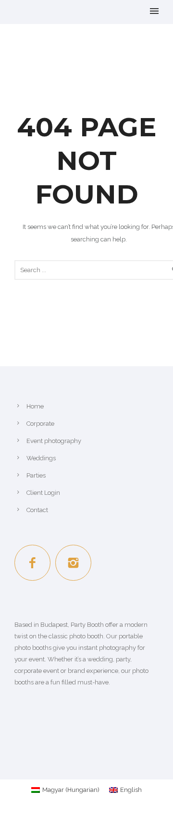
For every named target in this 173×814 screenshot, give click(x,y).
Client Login (43, 492)
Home (35, 406)
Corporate (40, 423)
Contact (37, 510)
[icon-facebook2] (34, 563)
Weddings (41, 458)
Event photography (53, 440)
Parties (36, 475)
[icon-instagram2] (73, 563)
